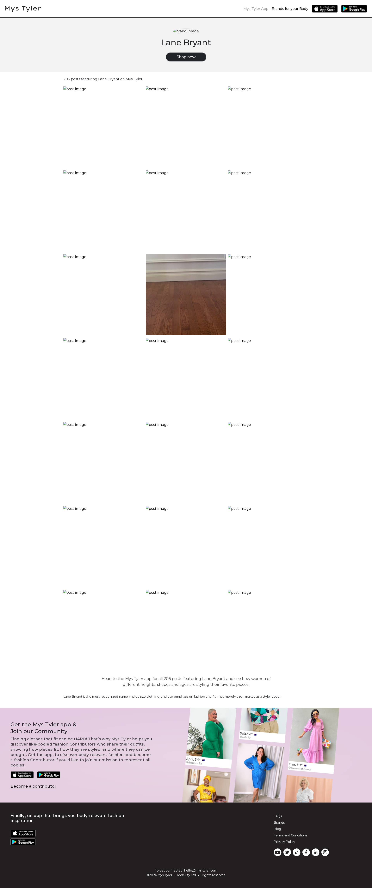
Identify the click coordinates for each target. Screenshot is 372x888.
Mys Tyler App (256, 9)
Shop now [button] (186, 57)
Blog (277, 829)
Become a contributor (33, 786)
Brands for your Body (290, 9)
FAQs (278, 816)
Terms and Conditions (290, 835)
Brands (279, 822)
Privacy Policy (284, 842)
